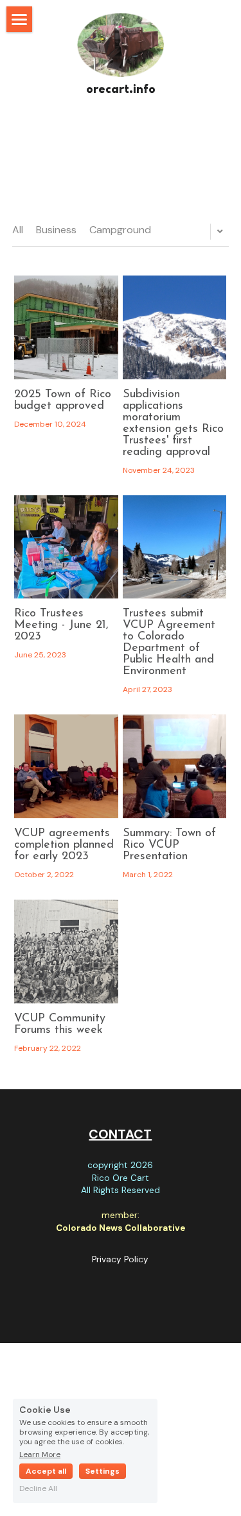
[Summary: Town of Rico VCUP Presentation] (175, 766)
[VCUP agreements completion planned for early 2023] (66, 766)
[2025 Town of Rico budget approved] (66, 327)
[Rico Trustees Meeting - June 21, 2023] (66, 547)
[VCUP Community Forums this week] (66, 951)
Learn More (39, 1453)
